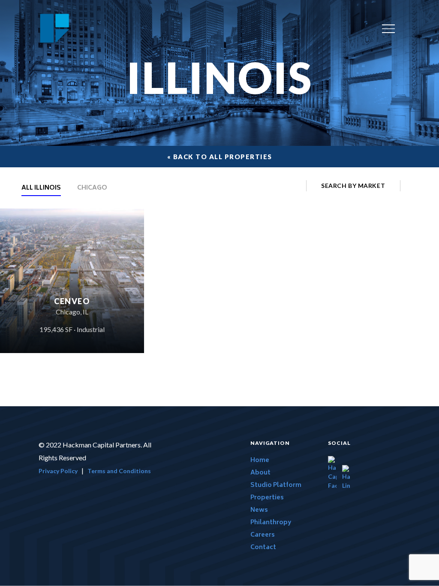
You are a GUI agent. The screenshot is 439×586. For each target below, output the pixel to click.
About (260, 472)
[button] (388, 28)
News (259, 510)
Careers (262, 535)
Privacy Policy (58, 470)
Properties (267, 497)
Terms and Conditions (119, 470)
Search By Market (353, 185)
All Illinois (41, 189)
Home (259, 460)
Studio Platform (275, 485)
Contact (263, 547)
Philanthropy (270, 522)
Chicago (92, 189)
